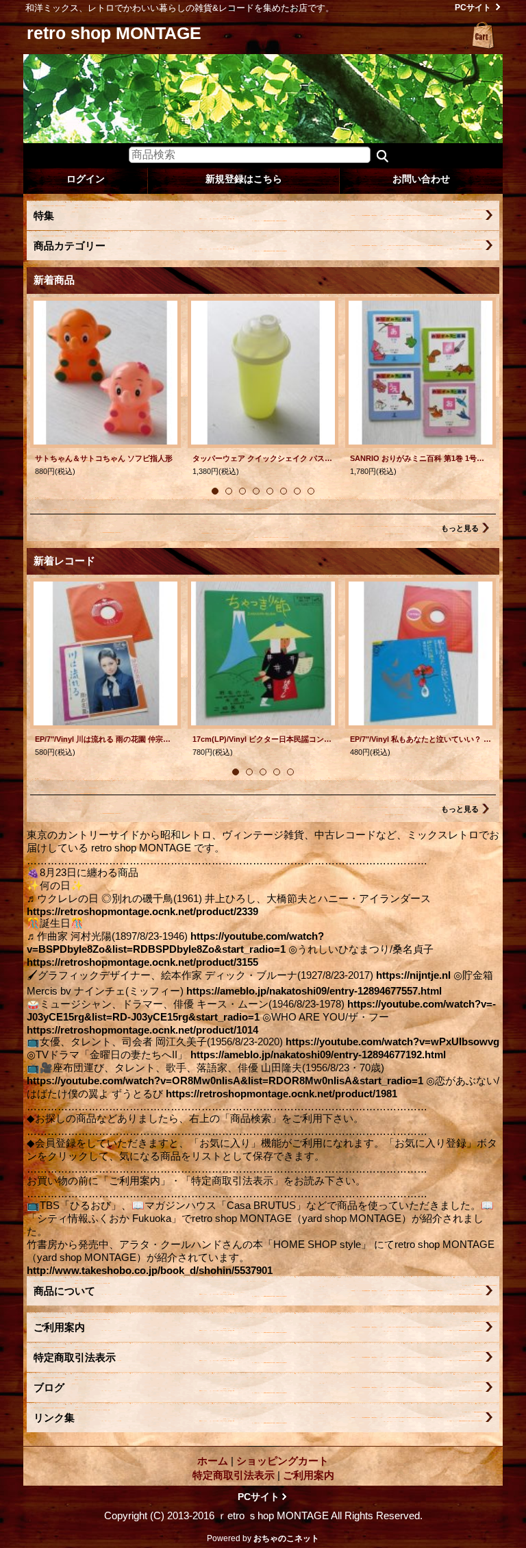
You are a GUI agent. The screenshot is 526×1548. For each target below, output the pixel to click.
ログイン (85, 178)
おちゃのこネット (286, 1538)
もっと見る (460, 528)
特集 (44, 215)
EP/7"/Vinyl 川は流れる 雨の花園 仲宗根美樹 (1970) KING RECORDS (105, 739)
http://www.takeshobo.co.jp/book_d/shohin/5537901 (150, 1270)
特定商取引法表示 (75, 1357)
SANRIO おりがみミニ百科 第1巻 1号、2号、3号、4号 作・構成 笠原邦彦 (420, 458)
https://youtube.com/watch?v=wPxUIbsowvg (392, 1041)
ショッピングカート (483, 35)
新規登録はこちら (243, 178)
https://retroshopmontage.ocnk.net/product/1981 (281, 1093)
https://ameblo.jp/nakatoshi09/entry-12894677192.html (318, 1054)
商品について (64, 1291)
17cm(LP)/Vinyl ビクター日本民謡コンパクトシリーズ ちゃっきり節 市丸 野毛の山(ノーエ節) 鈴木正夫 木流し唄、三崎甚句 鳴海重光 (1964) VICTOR (263, 739)
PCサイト (473, 7)
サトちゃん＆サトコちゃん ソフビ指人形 (104, 458)
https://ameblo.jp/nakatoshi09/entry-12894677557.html (314, 991)
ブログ (49, 1387)
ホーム (212, 1460)
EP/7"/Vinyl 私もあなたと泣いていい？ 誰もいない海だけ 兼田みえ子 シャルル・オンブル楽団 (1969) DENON (420, 739)
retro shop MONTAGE (114, 32)
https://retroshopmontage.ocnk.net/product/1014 (142, 1030)
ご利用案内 (59, 1327)
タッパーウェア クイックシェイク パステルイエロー (263, 458)
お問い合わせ (421, 178)
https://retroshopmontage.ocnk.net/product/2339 (142, 911)
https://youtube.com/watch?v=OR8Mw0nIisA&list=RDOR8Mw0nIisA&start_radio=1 (225, 1080)
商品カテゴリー (69, 245)
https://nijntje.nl (413, 975)
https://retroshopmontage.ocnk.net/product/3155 (142, 962)
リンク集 (54, 1417)
